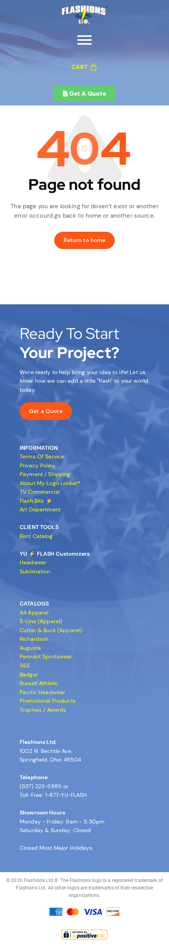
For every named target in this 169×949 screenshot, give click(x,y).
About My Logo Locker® (50, 483)
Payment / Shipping (45, 474)
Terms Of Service (42, 456)
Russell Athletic (39, 683)
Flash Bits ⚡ (36, 500)
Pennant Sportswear (46, 656)
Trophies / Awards (43, 709)
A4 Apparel (34, 612)
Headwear (33, 562)
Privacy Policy (37, 465)
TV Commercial (40, 491)
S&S (25, 665)
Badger (29, 674)
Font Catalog (36, 536)
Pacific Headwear (42, 692)
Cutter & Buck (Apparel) (51, 630)
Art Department (40, 509)
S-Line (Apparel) (41, 621)
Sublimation (35, 571)
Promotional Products (47, 700)
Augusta (30, 647)
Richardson (34, 638)
